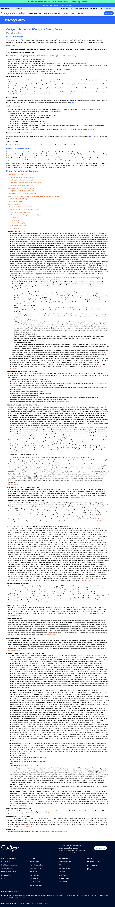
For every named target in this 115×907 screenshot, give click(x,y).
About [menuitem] (73, 13)
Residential (5, 8)
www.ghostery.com (22, 681)
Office (11, 8)
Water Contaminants (65, 862)
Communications (16, 220)
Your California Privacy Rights (18, 223)
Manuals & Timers (6, 875)
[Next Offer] (108, 5)
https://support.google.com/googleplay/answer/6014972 (28, 761)
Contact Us (94, 862)
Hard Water (62, 872)
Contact (80, 13)
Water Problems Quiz (36, 865)
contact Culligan (49, 831)
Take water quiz (100, 848)
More (57, 82)
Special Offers (93, 8)
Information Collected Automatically (22, 180)
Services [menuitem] (65, 13)
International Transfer (16, 201)
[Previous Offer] (6, 5)
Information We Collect (16, 175)
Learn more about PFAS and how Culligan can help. (71, 2)
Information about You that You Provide (23, 177)
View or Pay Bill (5, 862)
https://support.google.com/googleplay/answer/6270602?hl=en (31, 757)
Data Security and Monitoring (18, 199)
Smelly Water (63, 875)
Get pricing (108, 13)
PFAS (60, 865)
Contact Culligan (14, 228)
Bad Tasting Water (64, 878)
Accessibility (45, 903)
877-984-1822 (107, 8)
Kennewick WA (14, 891)
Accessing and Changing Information (20, 207)
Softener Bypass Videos (8, 872)
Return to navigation (63, 402)
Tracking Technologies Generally (21, 212)
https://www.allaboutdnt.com (20, 677)
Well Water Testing (35, 868)
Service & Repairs (6, 868)
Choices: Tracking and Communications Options (24, 209)
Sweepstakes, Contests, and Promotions (21, 191)
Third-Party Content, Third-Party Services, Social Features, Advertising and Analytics (35, 196)
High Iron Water (63, 882)
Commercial (18, 8)
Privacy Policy (30, 903)
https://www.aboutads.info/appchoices (78, 702)
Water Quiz (33, 872)
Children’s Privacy (14, 204)
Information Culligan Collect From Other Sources (26, 183)
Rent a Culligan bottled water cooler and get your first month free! (57, 5)
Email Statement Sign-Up (9, 865)
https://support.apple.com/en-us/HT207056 (24, 765)
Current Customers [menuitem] (80, 8)
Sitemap (37, 903)
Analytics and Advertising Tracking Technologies (26, 215)
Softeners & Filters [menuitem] (35, 13)
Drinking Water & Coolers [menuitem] (52, 13)
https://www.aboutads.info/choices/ (50, 702)
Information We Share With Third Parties (21, 188)
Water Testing (34, 862)
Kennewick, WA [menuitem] (68, 8)
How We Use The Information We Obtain (21, 185)
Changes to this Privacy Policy (18, 225)
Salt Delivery (34, 878)
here (87, 42)
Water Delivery (34, 875)
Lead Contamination (65, 868)
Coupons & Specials (36, 885)
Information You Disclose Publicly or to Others (23, 193)
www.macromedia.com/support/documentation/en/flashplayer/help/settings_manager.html (43, 302)
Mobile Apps (14, 217)
